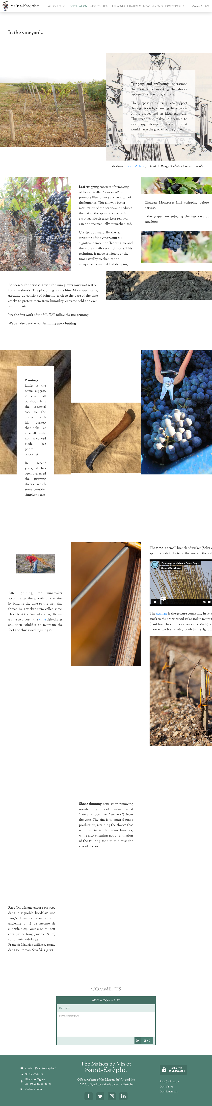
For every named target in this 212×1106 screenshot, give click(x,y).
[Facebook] (88, 1096)
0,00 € (197, 6)
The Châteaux (169, 1081)
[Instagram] (112, 1096)
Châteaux (133, 6)
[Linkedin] (123, 1096)
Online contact (34, 1089)
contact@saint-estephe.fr (41, 1068)
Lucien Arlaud (134, 166)
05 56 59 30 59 (34, 1074)
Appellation (78, 6)
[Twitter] (100, 1096)
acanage (161, 613)
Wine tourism (98, 6)
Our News (166, 1086)
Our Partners (169, 1091)
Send (147, 1040)
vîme (42, 619)
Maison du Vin (57, 6)
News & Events (152, 6)
